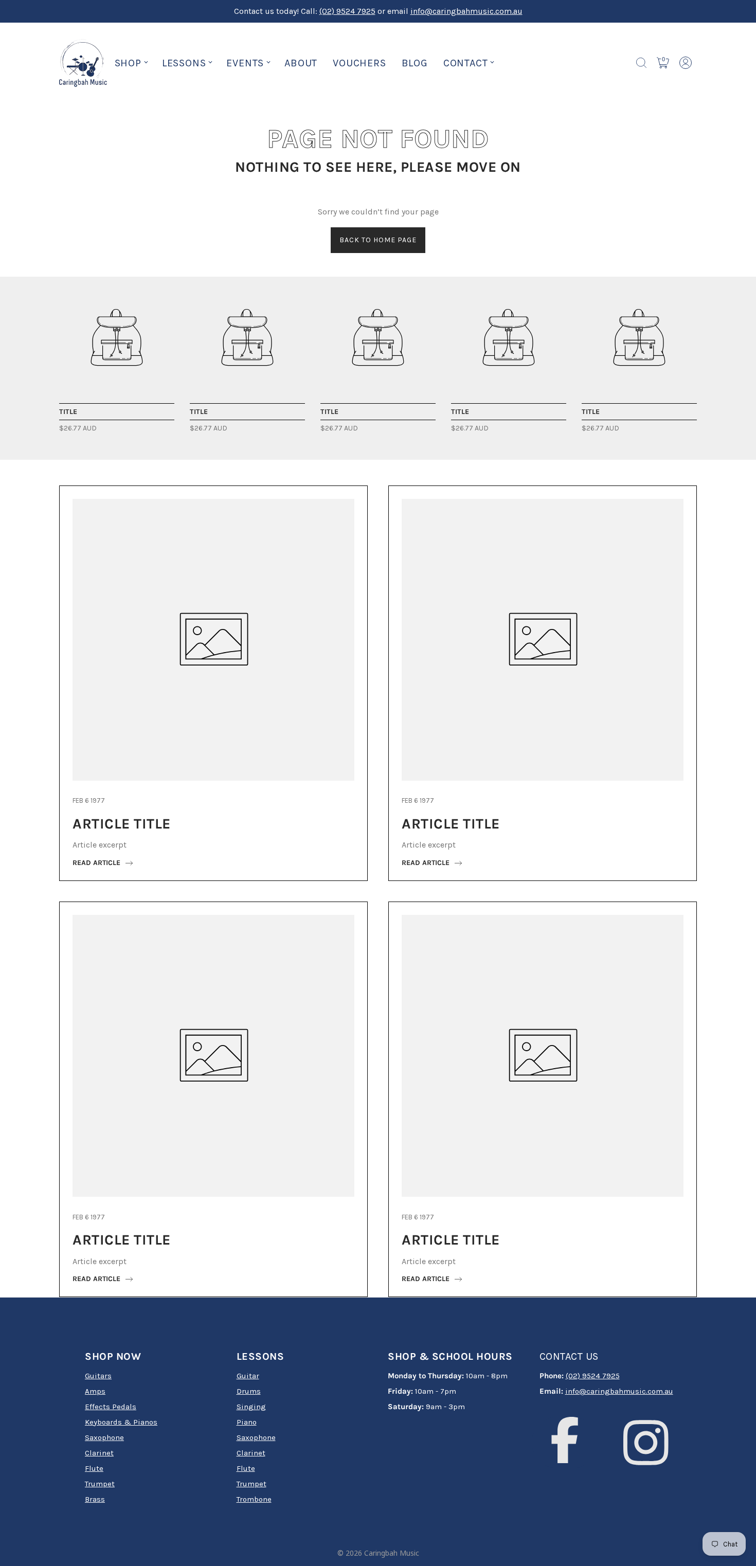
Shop (128, 63)
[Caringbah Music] (116, 337)
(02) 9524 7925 (347, 11)
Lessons (184, 63)
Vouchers (359, 63)
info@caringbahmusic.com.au (466, 11)
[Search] (641, 62)
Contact (465, 63)
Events (245, 63)
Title (68, 411)
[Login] (685, 62)
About (300, 63)
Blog (415, 63)
